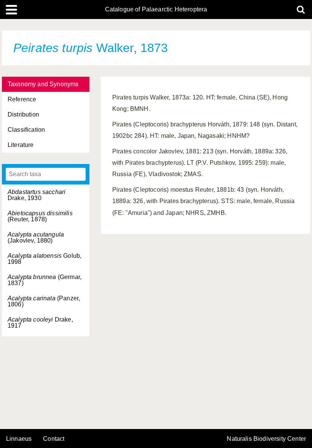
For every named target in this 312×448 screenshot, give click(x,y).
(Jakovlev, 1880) (36, 237)
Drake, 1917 (40, 322)
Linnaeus (19, 439)
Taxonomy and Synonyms (43, 84)
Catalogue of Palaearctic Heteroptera (156, 9)
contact (53, 438)
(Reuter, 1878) (40, 216)
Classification (26, 129)
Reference (22, 99)
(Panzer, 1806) (44, 301)
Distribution (23, 114)
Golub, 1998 (44, 258)
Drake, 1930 (36, 195)
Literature (21, 145)
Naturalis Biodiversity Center (266, 439)
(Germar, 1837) (44, 280)
